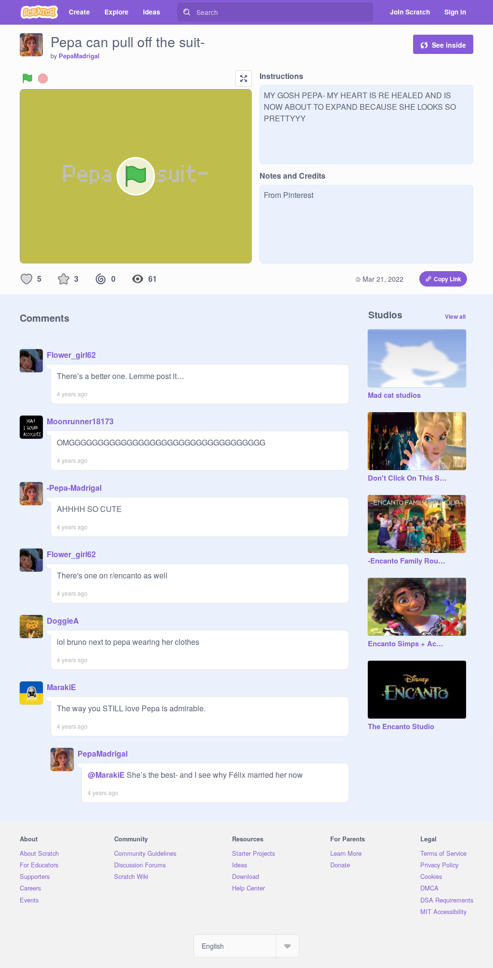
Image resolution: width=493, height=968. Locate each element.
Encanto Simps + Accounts (407, 644)
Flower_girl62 (71, 354)
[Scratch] (39, 12)
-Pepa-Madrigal (74, 487)
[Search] (186, 12)
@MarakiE (106, 774)
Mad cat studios (394, 395)
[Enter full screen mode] (243, 78)
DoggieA (63, 620)
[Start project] (27, 78)
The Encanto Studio (401, 726)
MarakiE (61, 687)
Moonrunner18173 (80, 421)
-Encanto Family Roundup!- (407, 561)
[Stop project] (43, 78)
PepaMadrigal (79, 56)
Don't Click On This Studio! (407, 478)
